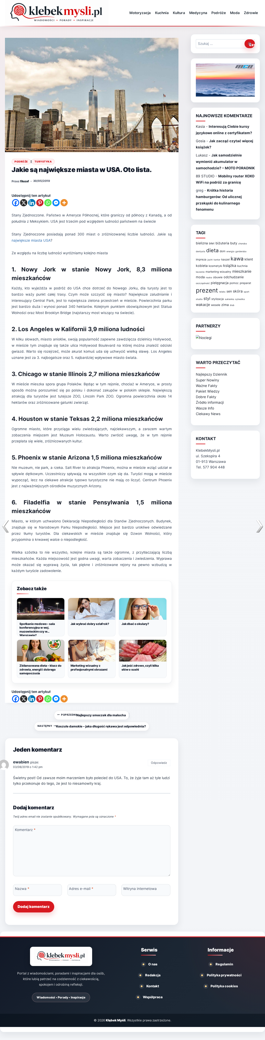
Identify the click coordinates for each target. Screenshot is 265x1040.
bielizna (202, 243)
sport (246, 291)
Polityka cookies (224, 986)
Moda (235, 13)
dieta (212, 250)
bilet (211, 243)
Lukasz (202, 155)
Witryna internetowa (140, 889)
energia (230, 251)
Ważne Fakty (206, 386)
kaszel (225, 259)
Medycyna (198, 13)
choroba (242, 243)
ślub (232, 305)
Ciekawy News (208, 414)
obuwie (218, 277)
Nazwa (22, 889)
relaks (222, 291)
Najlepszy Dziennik (211, 374)
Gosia (200, 141)
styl (207, 298)
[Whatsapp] (48, 202)
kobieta (202, 266)
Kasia (200, 126)
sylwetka (240, 299)
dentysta (200, 251)
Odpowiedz (159, 762)
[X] (23, 202)
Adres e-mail (81, 889)
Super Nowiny (207, 380)
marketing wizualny (218, 271)
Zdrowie (251, 13)
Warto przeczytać (218, 362)
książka (229, 265)
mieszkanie (241, 271)
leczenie (200, 272)
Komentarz (25, 830)
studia (199, 299)
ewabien (21, 762)
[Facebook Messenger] (56, 202)
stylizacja (217, 299)
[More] (64, 202)
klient (249, 259)
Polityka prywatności (224, 975)
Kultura (179, 13)
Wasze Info (205, 408)
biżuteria (222, 243)
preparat (245, 283)
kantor (217, 259)
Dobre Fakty (206, 397)
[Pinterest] (39, 202)
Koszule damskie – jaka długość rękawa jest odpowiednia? (91, 726)
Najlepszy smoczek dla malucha (93, 715)
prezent (207, 290)
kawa (237, 259)
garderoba (240, 251)
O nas (152, 964)
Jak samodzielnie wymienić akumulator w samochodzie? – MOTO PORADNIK (225, 161)
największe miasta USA (31, 240)
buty (233, 243)
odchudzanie (234, 277)
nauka (209, 277)
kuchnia (242, 265)
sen (229, 291)
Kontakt (152, 986)
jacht (210, 259)
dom (222, 251)
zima (225, 305)
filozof (24, 181)
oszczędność (203, 283)
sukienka (229, 299)
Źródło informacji (210, 402)
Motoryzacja (140, 13)
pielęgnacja (220, 283)
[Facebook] (15, 202)
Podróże (218, 13)
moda (200, 277)
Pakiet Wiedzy (207, 391)
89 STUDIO (205, 176)
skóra (238, 291)
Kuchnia (162, 13)
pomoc (234, 283)
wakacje (203, 304)
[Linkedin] (31, 202)
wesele (215, 305)
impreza (201, 259)
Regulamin (224, 964)
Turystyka (43, 161)
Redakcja (152, 975)
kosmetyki (215, 265)
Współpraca (153, 997)
